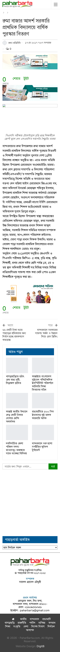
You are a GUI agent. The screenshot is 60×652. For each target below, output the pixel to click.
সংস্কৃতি (16, 626)
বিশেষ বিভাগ (37, 626)
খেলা (26, 626)
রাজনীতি (22, 622)
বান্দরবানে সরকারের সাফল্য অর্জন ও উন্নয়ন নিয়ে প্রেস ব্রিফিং (46, 333)
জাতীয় (23, 619)
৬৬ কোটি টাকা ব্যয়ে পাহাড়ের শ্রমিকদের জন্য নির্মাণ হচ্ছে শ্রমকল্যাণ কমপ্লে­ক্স (14, 334)
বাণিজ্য (41, 622)
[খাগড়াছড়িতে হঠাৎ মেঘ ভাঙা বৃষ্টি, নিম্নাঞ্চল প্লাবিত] (17, 365)
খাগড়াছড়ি (9, 622)
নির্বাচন (51, 626)
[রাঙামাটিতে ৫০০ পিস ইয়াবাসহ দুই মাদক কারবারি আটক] (43, 400)
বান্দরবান (34, 619)
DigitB (40, 646)
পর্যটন (32, 622)
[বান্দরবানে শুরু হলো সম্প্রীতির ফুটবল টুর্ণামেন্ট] (43, 432)
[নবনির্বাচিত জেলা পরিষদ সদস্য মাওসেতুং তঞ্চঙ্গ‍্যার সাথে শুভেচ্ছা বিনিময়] (17, 432)
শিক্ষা (7, 626)
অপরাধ (52, 622)
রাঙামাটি (46, 619)
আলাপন (30, 630)
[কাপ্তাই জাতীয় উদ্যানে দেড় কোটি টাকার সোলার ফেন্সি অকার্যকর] (17, 400)
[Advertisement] (30, 503)
